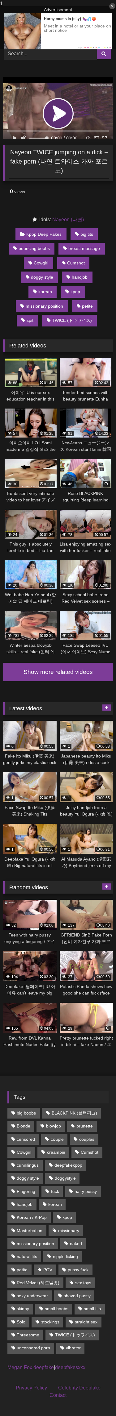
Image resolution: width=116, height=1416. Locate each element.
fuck (55, 1191)
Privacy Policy (31, 1387)
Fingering (26, 1191)
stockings (50, 1321)
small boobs (56, 1308)
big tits (86, 234)
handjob (80, 277)
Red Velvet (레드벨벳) (38, 1282)
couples (86, 1139)
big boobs (26, 1113)
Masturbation (29, 1230)
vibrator (73, 1347)
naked (76, 1243)
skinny (23, 1308)
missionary (68, 1230)
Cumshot (76, 262)
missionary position (44, 306)
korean (45, 291)
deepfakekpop (68, 1165)
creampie (56, 1152)
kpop (75, 291)
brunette (84, 1125)
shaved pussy (77, 1295)
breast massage (84, 248)
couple (57, 1139)
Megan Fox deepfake (30, 1367)
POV (47, 1269)
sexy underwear (32, 1295)
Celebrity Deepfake (79, 1387)
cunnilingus (28, 1165)
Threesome (28, 1334)
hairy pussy (86, 1191)
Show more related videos (58, 672)
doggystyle (65, 1178)
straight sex (86, 1321)
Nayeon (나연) (68, 219)
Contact (58, 1395)
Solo (21, 1321)
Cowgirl (41, 262)
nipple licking (65, 1256)
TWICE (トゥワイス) (72, 320)
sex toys (83, 1282)
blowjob (53, 1125)
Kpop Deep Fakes (44, 234)
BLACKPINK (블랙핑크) (74, 1113)
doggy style (42, 277)
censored (26, 1139)
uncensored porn (33, 1347)
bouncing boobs (34, 248)
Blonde (23, 1125)
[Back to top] (97, 1399)
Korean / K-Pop (32, 1217)
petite (87, 306)
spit (30, 320)
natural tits (27, 1256)
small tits (92, 1308)
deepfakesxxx (70, 1367)
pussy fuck (78, 1269)
